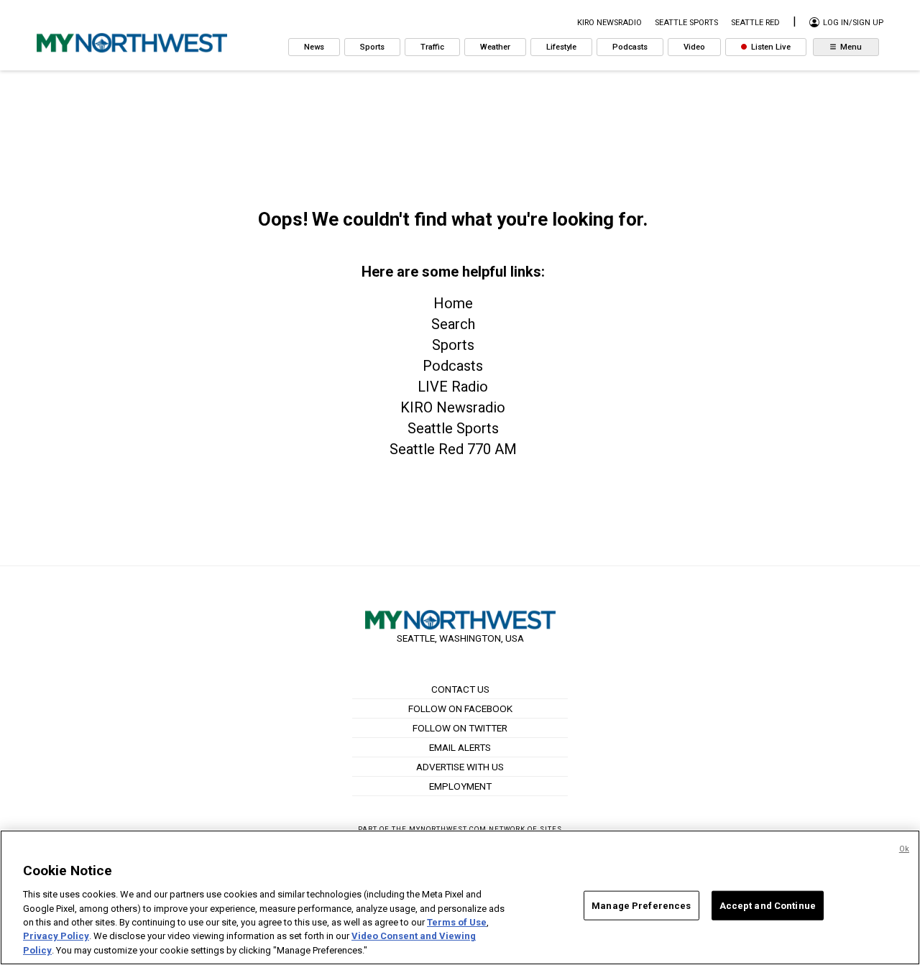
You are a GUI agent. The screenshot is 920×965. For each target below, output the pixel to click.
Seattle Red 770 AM (453, 449)
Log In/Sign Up (852, 22)
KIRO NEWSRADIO (609, 22)
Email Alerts (460, 747)
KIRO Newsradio (452, 407)
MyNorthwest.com (448, 829)
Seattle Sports (453, 428)
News (314, 47)
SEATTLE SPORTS (686, 22)
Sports (372, 47)
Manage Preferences (641, 905)
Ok (904, 849)
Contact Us (460, 689)
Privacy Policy (56, 936)
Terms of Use (457, 922)
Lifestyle (561, 47)
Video (694, 47)
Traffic (432, 47)
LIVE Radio (453, 386)
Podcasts (630, 47)
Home (453, 303)
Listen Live (770, 47)
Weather (495, 47)
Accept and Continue (767, 905)
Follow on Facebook (460, 708)
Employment (460, 786)
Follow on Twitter (460, 728)
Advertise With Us (460, 766)
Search (453, 324)
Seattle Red (755, 22)
